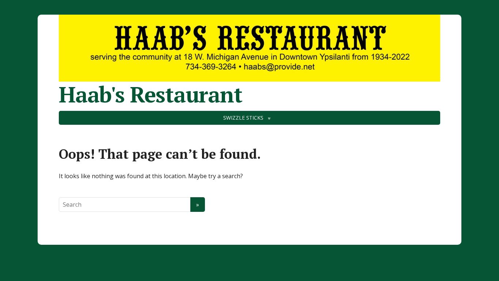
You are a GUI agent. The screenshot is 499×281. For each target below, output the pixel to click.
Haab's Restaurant (150, 94)
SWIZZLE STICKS (243, 117)
